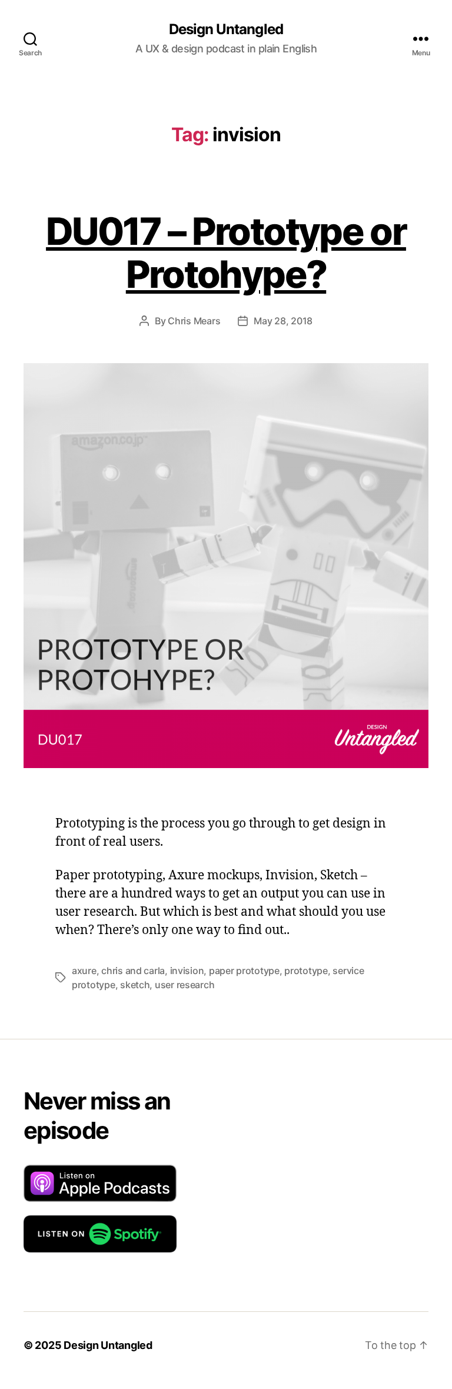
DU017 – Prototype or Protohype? (226, 252)
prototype (306, 970)
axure (84, 970)
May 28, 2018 (283, 321)
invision (187, 970)
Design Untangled (225, 29)
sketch (134, 985)
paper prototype (244, 970)
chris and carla (133, 970)
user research (185, 985)
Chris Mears (194, 321)
